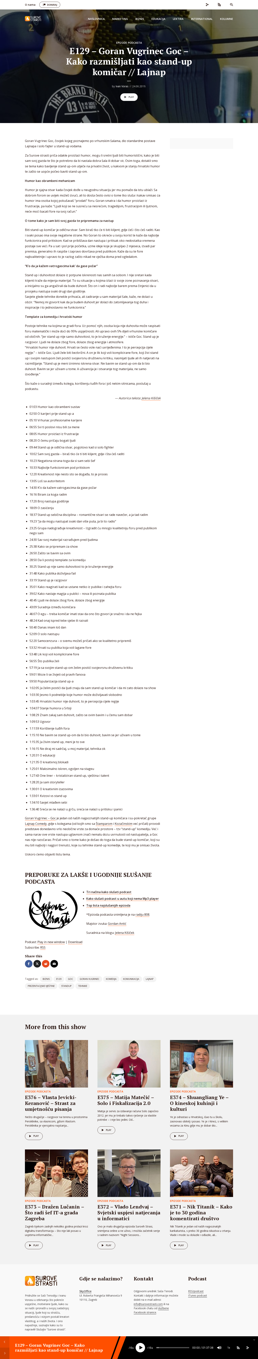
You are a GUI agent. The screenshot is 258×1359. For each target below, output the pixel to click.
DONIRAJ (52, 4)
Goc (70, 979)
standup (66, 986)
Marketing (120, 19)
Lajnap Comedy (36, 824)
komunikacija (131, 979)
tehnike (82, 986)
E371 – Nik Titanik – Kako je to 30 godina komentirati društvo (201, 1212)
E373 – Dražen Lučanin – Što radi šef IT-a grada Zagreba (54, 1212)
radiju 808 (142, 914)
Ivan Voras (122, 86)
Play (131, 97)
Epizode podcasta (129, 42)
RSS (43, 947)
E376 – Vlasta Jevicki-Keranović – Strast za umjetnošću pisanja (50, 1103)
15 (130, 1347)
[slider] (172, 1347)
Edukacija (158, 19)
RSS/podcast (196, 1291)
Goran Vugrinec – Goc (40, 818)
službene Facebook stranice (151, 1310)
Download (75, 942)
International (201, 19)
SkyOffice (85, 1291)
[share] (247, 1347)
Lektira (178, 19)
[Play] (140, 1347)
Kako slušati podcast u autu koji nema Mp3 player (122, 899)
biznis (46, 979)
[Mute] (219, 1347)
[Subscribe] (238, 1347)
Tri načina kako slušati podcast (108, 892)
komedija (111, 979)
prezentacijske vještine (41, 986)
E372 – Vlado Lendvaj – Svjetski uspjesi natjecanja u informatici (128, 1212)
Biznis (139, 19)
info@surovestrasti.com (148, 1304)
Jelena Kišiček (151, 398)
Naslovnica (96, 19)
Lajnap (150, 979)
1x (228, 1347)
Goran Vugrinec (89, 979)
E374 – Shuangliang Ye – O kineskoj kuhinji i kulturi (199, 1103)
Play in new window (51, 942)
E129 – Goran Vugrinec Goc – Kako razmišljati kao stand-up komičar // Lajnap (59, 1347)
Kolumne (226, 19)
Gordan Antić (117, 924)
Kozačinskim (123, 824)
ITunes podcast (197, 1295)
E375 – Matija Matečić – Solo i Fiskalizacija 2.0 (125, 1100)
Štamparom (104, 824)
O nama (30, 4)
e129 (58, 979)
